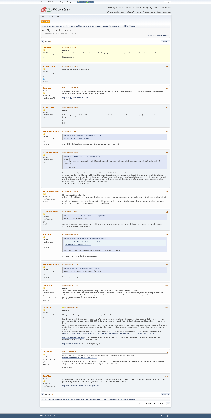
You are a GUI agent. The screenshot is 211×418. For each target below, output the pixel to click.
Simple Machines (54, 415)
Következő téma (163, 36)
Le (42, 41)
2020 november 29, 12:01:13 (70, 107)
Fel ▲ (169, 416)
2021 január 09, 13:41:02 (71, 307)
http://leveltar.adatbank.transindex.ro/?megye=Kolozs (80, 386)
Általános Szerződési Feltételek (158, 416)
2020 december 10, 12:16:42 (70, 264)
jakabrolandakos (50, 152)
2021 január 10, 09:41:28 (69, 376)
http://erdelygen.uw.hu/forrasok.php (75, 98)
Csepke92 (47, 47)
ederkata (47, 234)
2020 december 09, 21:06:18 (70, 234)
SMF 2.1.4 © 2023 (44, 415)
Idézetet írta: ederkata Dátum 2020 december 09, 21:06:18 (82, 269)
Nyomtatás (165, 41)
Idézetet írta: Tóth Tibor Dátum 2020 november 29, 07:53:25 (83, 136)
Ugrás (141, 403)
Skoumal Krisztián (51, 191)
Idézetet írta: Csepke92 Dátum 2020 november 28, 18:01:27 (83, 156)
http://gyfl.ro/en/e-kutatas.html (73, 337)
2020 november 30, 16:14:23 (70, 152)
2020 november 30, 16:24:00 (70, 191)
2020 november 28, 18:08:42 (70, 66)
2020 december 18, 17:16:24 (70, 285)
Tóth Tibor (47, 88)
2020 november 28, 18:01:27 (70, 47)
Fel (43, 394)
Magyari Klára (49, 66)
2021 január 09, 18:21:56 (69, 352)
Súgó (146, 416)
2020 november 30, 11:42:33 (70, 131)
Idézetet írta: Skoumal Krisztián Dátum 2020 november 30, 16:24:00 (85, 216)
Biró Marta (47, 285)
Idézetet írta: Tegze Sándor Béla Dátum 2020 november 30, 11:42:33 (85, 239)
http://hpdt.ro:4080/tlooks (71, 344)
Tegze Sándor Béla (51, 131)
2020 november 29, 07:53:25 (70, 88)
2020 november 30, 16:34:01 (70, 211)
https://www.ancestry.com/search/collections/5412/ (79, 357)
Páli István (47, 352)
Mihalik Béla (48, 107)
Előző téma (152, 36)
